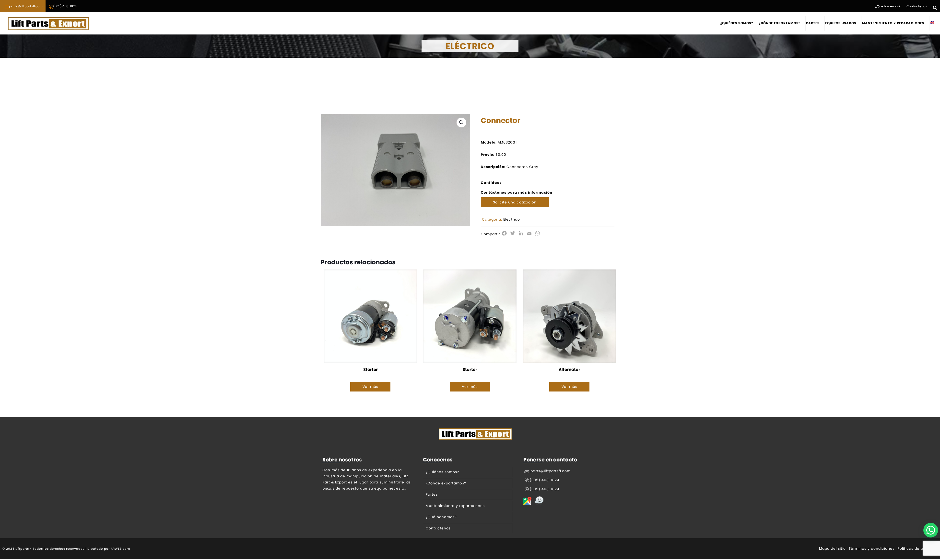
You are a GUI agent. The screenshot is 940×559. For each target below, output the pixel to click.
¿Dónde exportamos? (446, 483)
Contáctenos (916, 6)
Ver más (370, 386)
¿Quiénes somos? (442, 472)
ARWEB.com (120, 549)
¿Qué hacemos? (888, 6)
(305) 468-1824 (65, 6)
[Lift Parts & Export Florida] (48, 23)
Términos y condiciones (871, 548)
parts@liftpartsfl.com (26, 6)
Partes (432, 494)
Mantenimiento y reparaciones (455, 505)
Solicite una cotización (515, 202)
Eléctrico (511, 219)
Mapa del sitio (832, 548)
